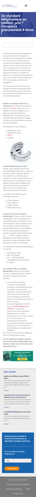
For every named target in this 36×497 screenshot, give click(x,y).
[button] (26, 5)
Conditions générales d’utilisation (18, 484)
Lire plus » (6, 390)
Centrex (13, 108)
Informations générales (14, 489)
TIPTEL (9, 135)
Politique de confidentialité (18, 480)
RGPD (28, 489)
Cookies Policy (18, 494)
